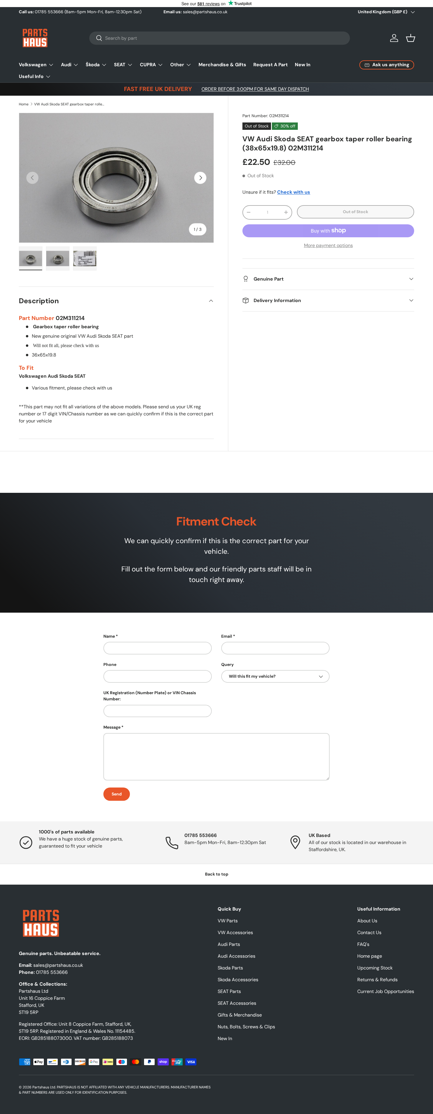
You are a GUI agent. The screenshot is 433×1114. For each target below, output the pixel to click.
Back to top (216, 874)
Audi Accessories (236, 956)
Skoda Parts (230, 968)
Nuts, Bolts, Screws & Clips (246, 1027)
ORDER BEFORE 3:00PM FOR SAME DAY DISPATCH (255, 89)
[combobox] (219, 38)
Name (109, 636)
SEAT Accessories (237, 1003)
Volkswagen (33, 65)
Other (177, 65)
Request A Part (270, 65)
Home (24, 104)
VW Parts (228, 921)
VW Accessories (235, 932)
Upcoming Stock (375, 968)
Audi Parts (229, 944)
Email (226, 636)
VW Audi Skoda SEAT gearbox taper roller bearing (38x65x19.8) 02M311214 (69, 104)
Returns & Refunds (377, 980)
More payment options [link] (328, 245)
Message (111, 727)
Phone (109, 664)
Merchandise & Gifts (222, 65)
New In (302, 65)
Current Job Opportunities (385, 991)
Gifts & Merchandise (240, 1015)
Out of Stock (355, 211)
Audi (66, 65)
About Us (367, 921)
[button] (410, 38)
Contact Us (369, 932)
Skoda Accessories (238, 980)
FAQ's (363, 944)
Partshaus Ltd (43, 1087)
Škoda (93, 65)
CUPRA (148, 65)
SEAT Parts (229, 991)
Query (227, 664)
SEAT (119, 65)
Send (117, 794)
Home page (369, 956)
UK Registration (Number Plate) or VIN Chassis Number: (149, 696)
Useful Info (31, 76)
